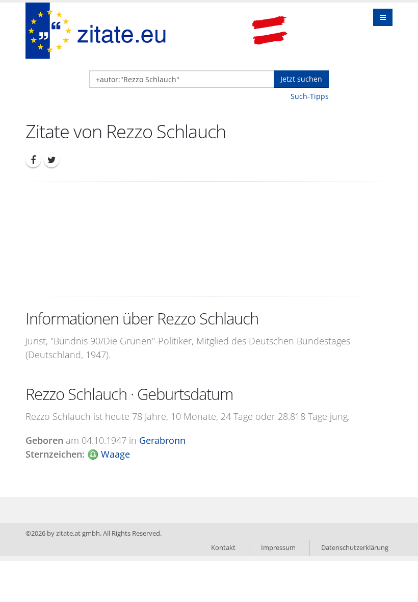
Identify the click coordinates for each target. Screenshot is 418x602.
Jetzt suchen (301, 79)
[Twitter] (51, 159)
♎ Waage (108, 454)
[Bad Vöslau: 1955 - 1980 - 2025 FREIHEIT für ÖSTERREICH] (270, 30)
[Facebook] (33, 159)
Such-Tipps (310, 96)
